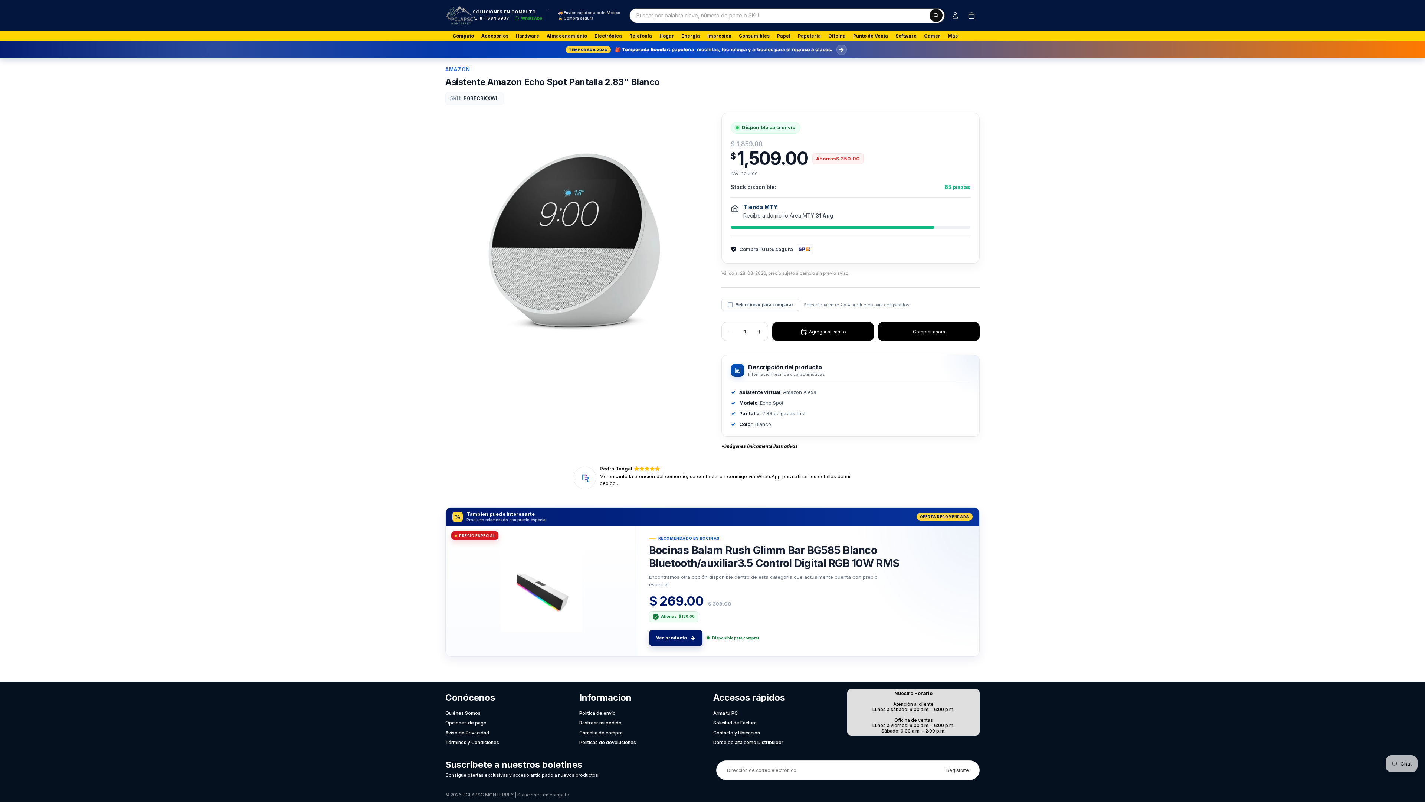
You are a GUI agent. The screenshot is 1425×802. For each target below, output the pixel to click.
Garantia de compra (601, 733)
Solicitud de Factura (735, 723)
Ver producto (675, 638)
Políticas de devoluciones (607, 742)
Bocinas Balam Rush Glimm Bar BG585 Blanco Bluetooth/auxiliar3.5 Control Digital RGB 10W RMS (774, 556)
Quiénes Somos (463, 713)
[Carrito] (971, 15)
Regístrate (957, 770)
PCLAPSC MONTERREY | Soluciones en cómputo (516, 795)
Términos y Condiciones (472, 742)
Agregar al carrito (827, 332)
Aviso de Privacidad (467, 733)
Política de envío (597, 713)
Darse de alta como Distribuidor (748, 742)
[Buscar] (936, 15)
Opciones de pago (466, 723)
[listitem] (953, 36)
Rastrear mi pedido (600, 723)
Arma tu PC (725, 713)
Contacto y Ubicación (736, 733)
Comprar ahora (929, 332)
